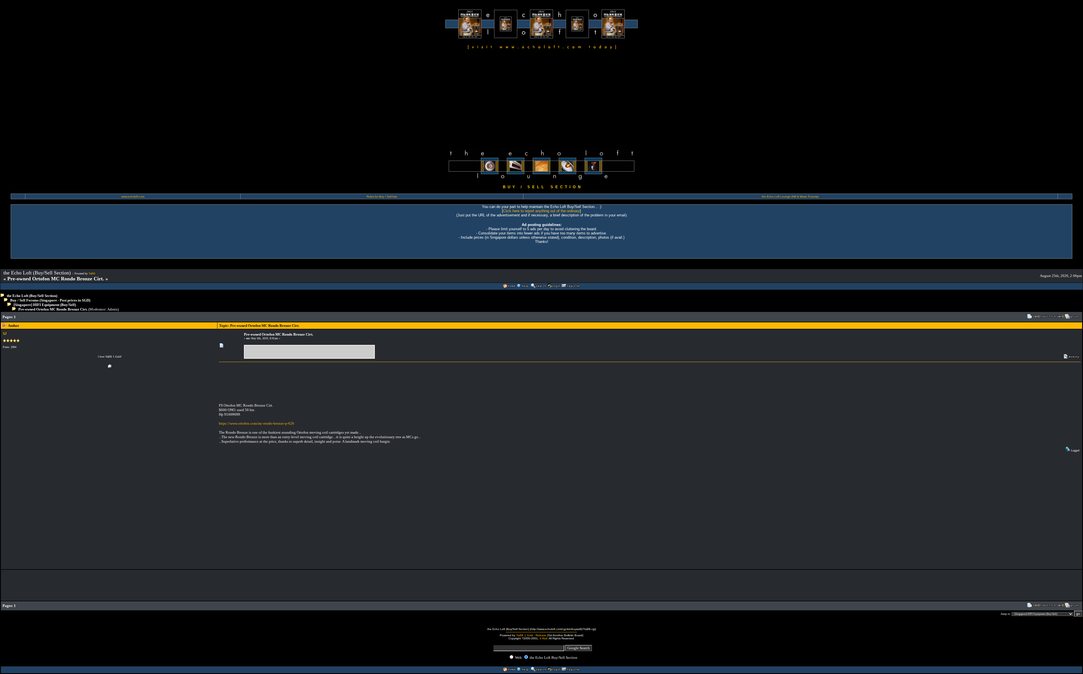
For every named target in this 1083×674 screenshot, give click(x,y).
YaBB (92, 273)
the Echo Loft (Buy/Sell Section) (32, 296)
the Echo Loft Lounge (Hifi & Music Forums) (790, 196)
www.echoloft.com (132, 196)
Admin (112, 309)
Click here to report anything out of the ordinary (541, 211)
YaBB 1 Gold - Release (531, 635)
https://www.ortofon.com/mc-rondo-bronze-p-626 (256, 423)
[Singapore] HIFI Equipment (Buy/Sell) (45, 305)
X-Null (543, 638)
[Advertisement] (541, 100)
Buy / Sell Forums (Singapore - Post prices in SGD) (50, 300)
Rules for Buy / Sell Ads (382, 196)
